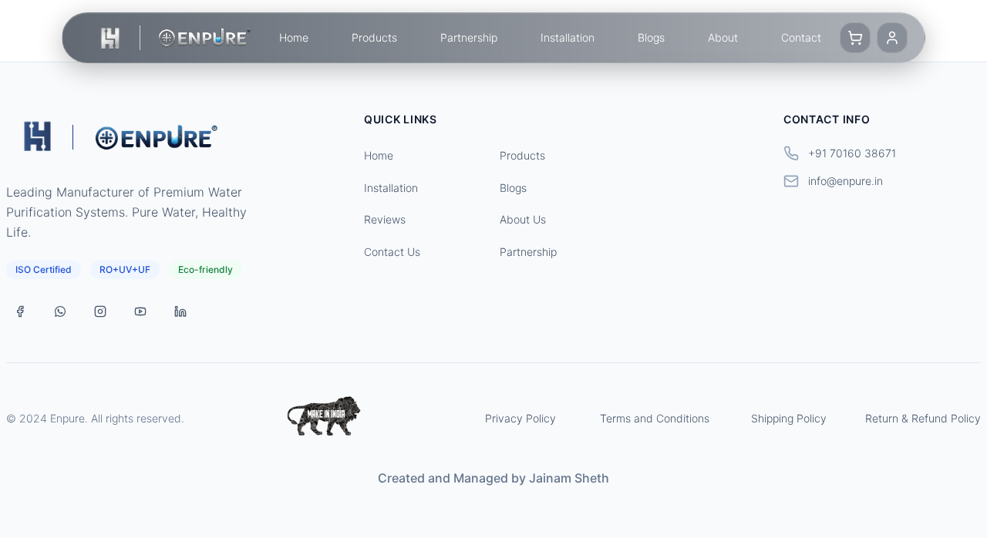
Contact (801, 37)
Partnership (468, 37)
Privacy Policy (520, 418)
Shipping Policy (789, 418)
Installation (568, 37)
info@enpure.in (845, 180)
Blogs (651, 37)
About (723, 37)
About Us (523, 219)
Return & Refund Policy (923, 418)
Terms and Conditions (654, 418)
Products (374, 37)
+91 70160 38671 (852, 153)
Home (293, 37)
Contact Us (392, 251)
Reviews (385, 219)
